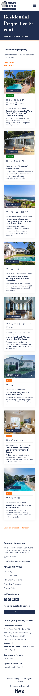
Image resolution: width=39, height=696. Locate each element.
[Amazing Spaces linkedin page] (13, 599)
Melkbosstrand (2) (23, 633)
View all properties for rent (16, 36)
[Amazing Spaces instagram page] (9, 599)
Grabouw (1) (9, 640)
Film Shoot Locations (13, 580)
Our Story (8, 572)
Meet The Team (11, 576)
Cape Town (9, 62)
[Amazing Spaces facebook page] (5, 599)
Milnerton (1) (20, 640)
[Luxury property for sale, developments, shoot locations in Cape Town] (13, 5)
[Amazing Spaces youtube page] (17, 599)
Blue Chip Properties (13, 584)
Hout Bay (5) (9, 633)
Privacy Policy (10, 588)
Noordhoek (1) (10, 667)
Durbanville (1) (18, 636)
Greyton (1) (8, 643)
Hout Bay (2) (9, 650)
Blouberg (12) (24, 629)
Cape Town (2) (10, 658)
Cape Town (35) (10, 629)
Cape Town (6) (28, 646)
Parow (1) (8, 636)
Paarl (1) (20, 667)
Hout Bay (8, 65)
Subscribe (19, 612)
